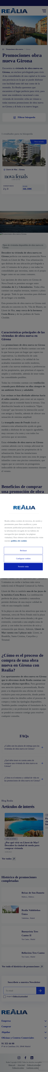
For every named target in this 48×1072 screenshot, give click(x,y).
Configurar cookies (23, 559)
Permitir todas (23, 567)
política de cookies (19, 541)
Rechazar (23, 551)
